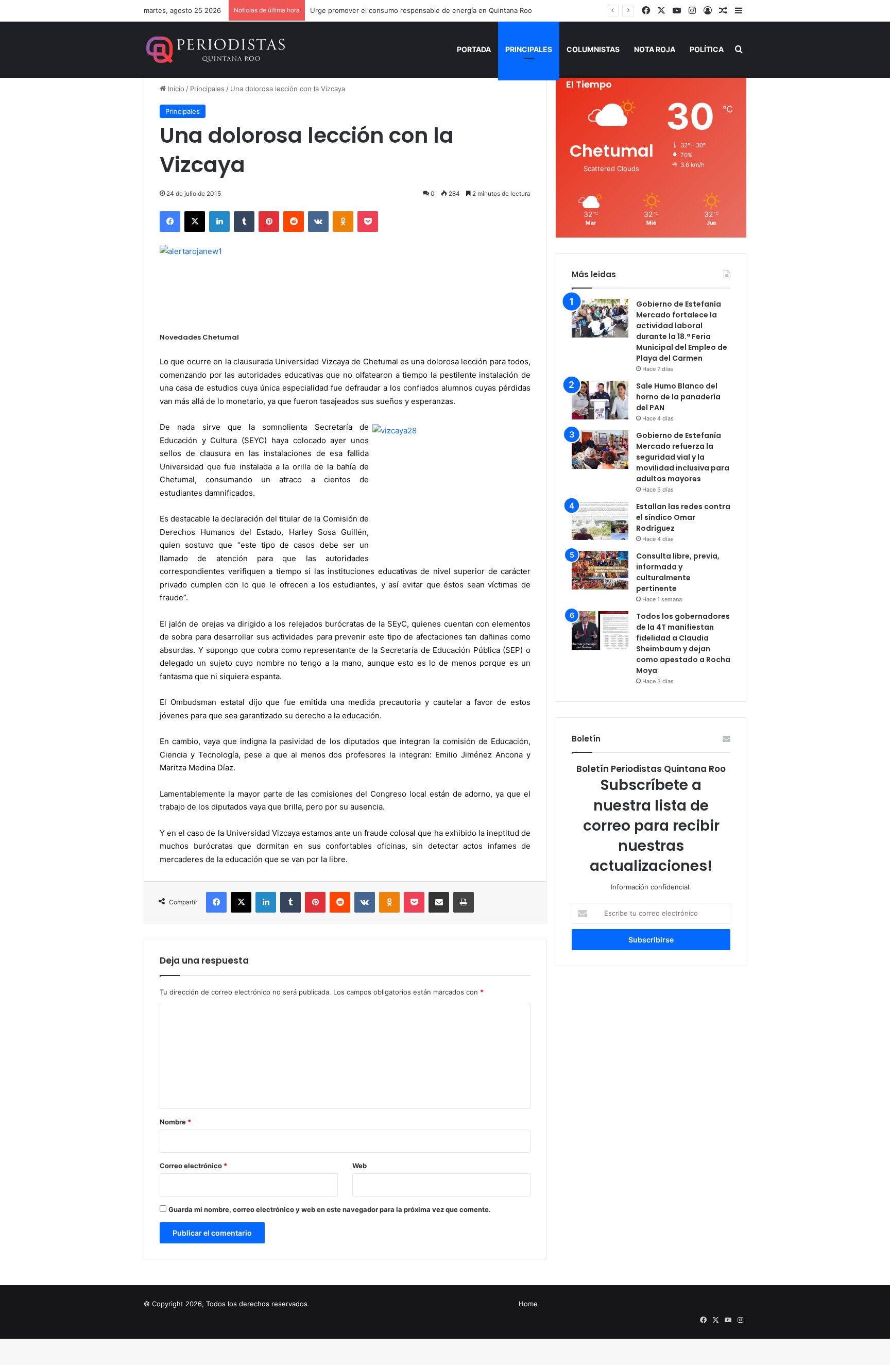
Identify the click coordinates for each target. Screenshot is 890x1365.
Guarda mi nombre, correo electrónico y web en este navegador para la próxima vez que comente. (329, 1209)
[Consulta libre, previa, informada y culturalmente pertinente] (600, 570)
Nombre (175, 1122)
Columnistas (593, 49)
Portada (474, 49)
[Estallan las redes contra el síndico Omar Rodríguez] (600, 520)
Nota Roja (654, 49)
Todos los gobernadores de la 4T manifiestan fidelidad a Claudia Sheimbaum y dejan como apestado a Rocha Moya (683, 643)
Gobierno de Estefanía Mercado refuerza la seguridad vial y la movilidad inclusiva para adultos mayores (682, 457)
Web (359, 1165)
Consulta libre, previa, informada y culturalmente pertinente (678, 572)
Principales (528, 49)
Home (528, 1304)
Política (707, 49)
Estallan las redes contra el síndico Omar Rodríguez (683, 517)
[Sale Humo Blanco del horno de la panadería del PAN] (600, 400)
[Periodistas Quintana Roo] (214, 49)
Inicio (175, 89)
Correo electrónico (193, 1165)
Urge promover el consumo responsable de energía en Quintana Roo (421, 10)
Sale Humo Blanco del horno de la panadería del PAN (678, 397)
